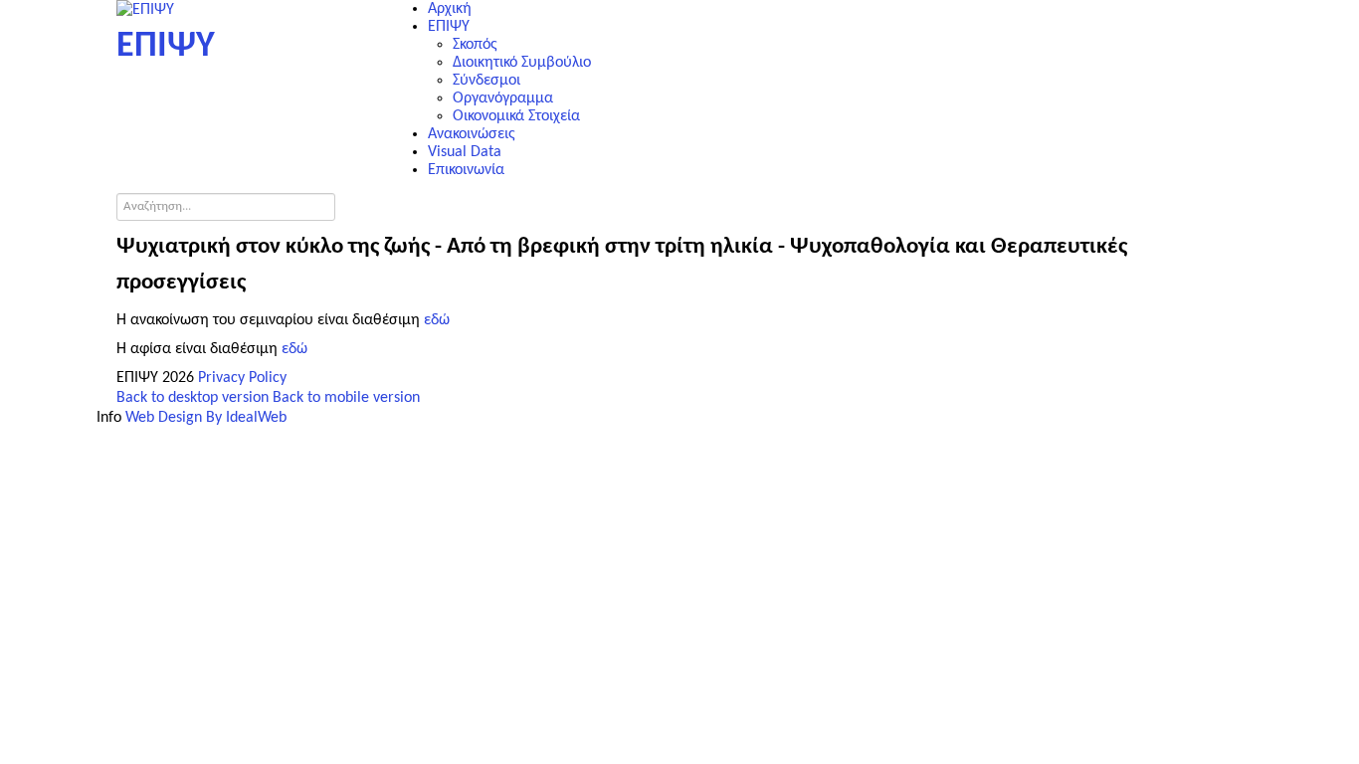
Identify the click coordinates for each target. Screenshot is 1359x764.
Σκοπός (475, 45)
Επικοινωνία (466, 170)
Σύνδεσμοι (486, 81)
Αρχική (450, 9)
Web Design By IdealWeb (206, 418)
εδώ (437, 320)
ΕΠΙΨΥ (449, 27)
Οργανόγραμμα (503, 98)
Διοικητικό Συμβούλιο (522, 63)
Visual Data (464, 152)
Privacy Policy (242, 378)
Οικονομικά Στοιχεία (516, 116)
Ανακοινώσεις (471, 134)
